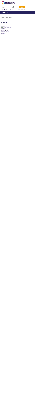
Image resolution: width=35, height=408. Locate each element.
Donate (22, 7)
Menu (4, 12)
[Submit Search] (13, 7)
